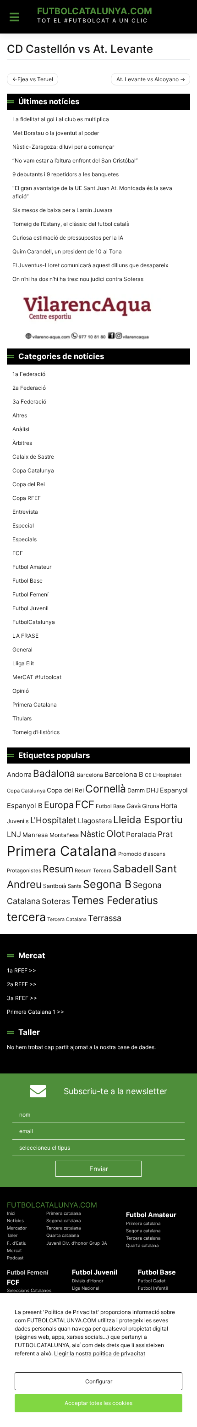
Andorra (19, 774)
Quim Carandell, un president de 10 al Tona (67, 251)
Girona (150, 806)
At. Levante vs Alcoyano (147, 79)
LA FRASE (25, 635)
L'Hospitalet (53, 820)
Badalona (54, 773)
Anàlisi (20, 429)
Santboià (54, 885)
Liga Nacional (85, 1288)
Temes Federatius (114, 900)
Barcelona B (123, 774)
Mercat (14, 1250)
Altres (19, 415)
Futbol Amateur (31, 566)
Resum (58, 869)
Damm (136, 790)
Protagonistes (24, 870)
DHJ (152, 790)
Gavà (133, 805)
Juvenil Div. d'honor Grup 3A (76, 1243)
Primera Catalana (34, 704)
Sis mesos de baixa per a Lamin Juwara (62, 210)
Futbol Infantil (153, 1288)
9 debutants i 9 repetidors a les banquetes (65, 174)
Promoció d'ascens (141, 854)
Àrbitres (22, 442)
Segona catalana (63, 1220)
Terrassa (104, 918)
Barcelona (90, 774)
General (22, 649)
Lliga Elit (23, 663)
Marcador (17, 1227)
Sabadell (133, 869)
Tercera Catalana (67, 919)
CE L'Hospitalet (163, 775)
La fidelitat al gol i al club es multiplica (60, 119)
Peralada (141, 834)
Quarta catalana (62, 1235)
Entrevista (25, 511)
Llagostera (95, 820)
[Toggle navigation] (14, 17)
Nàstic (92, 834)
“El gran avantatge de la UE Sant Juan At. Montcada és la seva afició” (92, 192)
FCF (17, 553)
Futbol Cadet (152, 1280)
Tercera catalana (63, 1227)
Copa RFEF (26, 497)
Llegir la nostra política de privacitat (99, 1353)
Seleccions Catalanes (29, 1290)
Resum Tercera (93, 870)
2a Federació (29, 387)
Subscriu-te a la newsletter (115, 1091)
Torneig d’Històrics (36, 732)
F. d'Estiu (17, 1243)
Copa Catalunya (33, 470)
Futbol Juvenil (30, 608)
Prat (165, 834)
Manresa (35, 834)
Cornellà (105, 788)
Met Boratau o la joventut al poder (55, 132)
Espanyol (173, 790)
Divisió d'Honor (88, 1280)
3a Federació (29, 401)
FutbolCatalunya (33, 621)
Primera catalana (63, 1213)
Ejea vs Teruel (35, 79)
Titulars (22, 718)
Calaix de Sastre (33, 456)
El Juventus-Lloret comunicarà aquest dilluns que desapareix (90, 265)
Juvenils (18, 821)
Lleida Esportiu (148, 820)
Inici (11, 1213)
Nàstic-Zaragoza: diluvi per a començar (63, 146)
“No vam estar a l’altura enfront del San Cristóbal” (75, 160)
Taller (12, 1235)
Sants (75, 886)
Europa (59, 804)
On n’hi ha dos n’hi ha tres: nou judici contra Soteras (78, 278)
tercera (26, 917)
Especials (24, 539)
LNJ (14, 834)
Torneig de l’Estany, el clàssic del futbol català (71, 223)
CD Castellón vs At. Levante (80, 49)
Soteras (56, 901)
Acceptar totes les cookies (98, 1402)
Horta (169, 805)
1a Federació (28, 374)
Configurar (98, 1381)
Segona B (107, 884)
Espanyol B (25, 806)
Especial (23, 525)
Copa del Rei (28, 484)
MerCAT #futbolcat (36, 677)
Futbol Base (27, 580)
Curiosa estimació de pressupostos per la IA (67, 237)
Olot (115, 833)
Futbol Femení (30, 594)
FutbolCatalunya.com (94, 11)
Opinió (20, 690)
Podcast (15, 1257)
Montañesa (64, 834)
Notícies (15, 1220)
